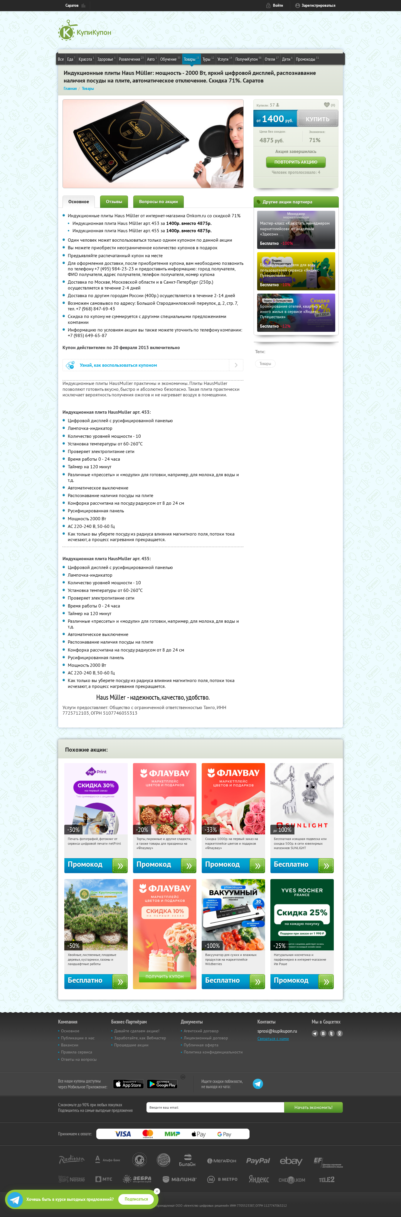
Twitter (331, 1033)
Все (61, 59)
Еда (71, 59)
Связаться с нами (273, 1038)
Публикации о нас (78, 1038)
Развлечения (131, 59)
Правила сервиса (76, 1052)
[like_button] (327, 105)
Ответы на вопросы (79, 1059)
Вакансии (69, 1045)
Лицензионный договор (206, 1038)
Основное (78, 201)
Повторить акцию (295, 162)
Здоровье (106, 59)
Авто (152, 59)
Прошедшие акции (131, 1045)
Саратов (72, 5)
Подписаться (136, 1199)
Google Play (162, 1084)
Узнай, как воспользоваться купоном (118, 365)
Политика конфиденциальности (213, 1052)
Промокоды (307, 59)
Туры (208, 59)
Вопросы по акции (158, 201)
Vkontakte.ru (323, 1033)
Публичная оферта (201, 1045)
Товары (191, 59)
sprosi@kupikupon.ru (277, 1031)
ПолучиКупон (248, 59)
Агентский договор (201, 1030)
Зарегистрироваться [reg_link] (319, 5)
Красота (86, 59)
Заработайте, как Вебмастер (140, 1038)
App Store (128, 1084)
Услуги (225, 59)
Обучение (170, 59)
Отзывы (114, 201)
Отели (272, 59)
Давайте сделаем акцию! (136, 1030)
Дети (287, 59)
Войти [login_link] (278, 5)
